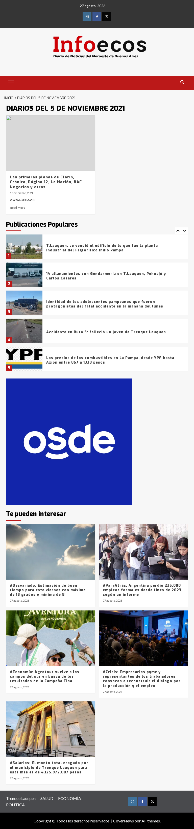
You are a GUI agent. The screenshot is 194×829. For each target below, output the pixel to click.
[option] (97, 248)
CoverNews (123, 820)
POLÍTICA (15, 804)
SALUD (46, 798)
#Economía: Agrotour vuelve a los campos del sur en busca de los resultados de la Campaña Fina (44, 676)
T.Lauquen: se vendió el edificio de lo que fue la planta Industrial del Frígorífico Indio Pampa (102, 248)
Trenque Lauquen (21, 798)
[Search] (182, 82)
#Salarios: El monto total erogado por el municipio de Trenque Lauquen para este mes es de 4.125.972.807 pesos (49, 767)
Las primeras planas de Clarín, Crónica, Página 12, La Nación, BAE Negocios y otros (46, 182)
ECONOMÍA (69, 798)
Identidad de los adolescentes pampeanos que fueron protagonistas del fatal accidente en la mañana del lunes (104, 304)
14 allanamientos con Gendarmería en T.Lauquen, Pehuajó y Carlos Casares (106, 276)
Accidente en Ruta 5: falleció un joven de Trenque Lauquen (106, 332)
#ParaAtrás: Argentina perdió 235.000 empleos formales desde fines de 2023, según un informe (143, 590)
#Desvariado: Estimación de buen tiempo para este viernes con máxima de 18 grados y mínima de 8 (48, 590)
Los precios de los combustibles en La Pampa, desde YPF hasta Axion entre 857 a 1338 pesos (110, 360)
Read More (17, 207)
